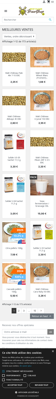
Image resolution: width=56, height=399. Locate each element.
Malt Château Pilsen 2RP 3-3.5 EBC (42, 160)
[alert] (28, 373)
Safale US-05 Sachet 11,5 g (14, 158)
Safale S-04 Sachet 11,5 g (14, 202)
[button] (28, 392)
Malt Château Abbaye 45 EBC (14, 117)
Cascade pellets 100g (14, 290)
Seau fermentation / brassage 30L (42, 203)
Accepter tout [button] (15, 385)
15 (35, 310)
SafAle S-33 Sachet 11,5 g (42, 249)
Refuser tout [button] (41, 385)
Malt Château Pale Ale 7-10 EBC (14, 74)
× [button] (53, 351)
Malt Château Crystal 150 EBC (42, 117)
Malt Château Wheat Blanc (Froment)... (42, 75)
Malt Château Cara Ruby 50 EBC (42, 290)
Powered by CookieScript (28, 396)
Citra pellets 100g (14, 248)
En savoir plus (25, 366)
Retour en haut (42, 316)
